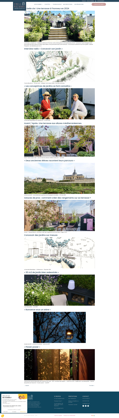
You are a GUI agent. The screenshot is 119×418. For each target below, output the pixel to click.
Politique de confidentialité (69, 415)
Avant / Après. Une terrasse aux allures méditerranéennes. (53, 123)
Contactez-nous (98, 4)
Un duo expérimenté (59, 398)
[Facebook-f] (83, 406)
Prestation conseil (72, 404)
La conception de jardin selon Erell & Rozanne (58, 405)
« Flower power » (32, 346)
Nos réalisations (72, 398)
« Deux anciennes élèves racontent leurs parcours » (49, 160)
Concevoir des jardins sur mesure (40, 235)
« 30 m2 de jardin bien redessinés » (41, 272)
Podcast (84, 1)
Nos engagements (58, 408)
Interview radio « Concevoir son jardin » (43, 48)
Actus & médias (90, 1)
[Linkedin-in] (88, 406)
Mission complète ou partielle (73, 401)
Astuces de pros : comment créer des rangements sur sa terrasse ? (57, 197)
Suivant (26, 385)
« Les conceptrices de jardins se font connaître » (47, 86)
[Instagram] (86, 406)
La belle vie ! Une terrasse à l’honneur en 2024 (46, 8)
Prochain (92, 385)
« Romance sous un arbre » (37, 309)
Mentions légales (58, 415)
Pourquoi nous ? (58, 401)
